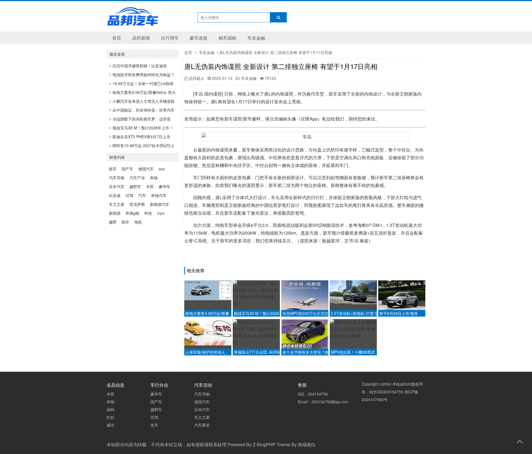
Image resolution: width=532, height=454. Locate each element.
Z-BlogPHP (264, 444)
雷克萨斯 (137, 204)
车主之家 (116, 204)
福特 (110, 409)
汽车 (142, 195)
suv (162, 168)
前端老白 (307, 444)
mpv (161, 213)
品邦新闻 (141, 38)
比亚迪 (115, 195)
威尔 (110, 425)
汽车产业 (137, 177)
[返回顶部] (519, 440)
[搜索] (278, 17)
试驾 (129, 195)
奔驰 (154, 177)
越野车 (135, 186)
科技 (148, 213)
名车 (154, 425)
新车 (113, 168)
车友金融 (256, 38)
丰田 (150, 186)
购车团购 (227, 38)
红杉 (110, 417)
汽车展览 (202, 425)
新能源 (115, 213)
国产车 (127, 168)
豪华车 (164, 186)
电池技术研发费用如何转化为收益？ (143, 74)
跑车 (125, 222)
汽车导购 (116, 177)
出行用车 (170, 38)
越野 (113, 222)
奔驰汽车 (159, 195)
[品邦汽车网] (133, 22)
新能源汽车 (159, 204)
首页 (116, 38)
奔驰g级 (132, 213)
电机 (138, 222)
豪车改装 (199, 38)
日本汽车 (116, 186)
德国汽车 (146, 168)
